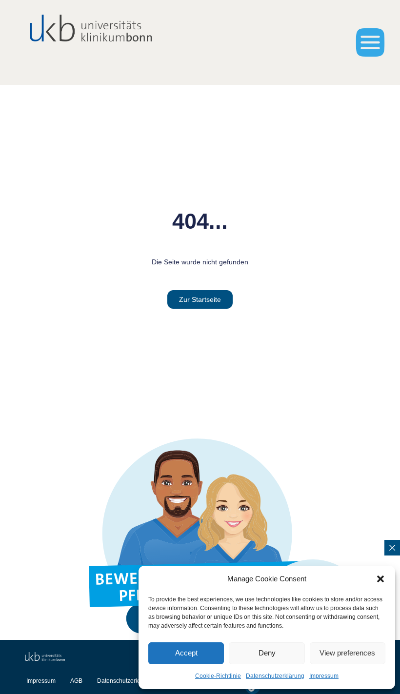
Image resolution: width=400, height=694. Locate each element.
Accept (186, 653)
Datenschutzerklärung (275, 676)
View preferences (347, 653)
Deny (267, 653)
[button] (380, 579)
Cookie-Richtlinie (218, 676)
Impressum (324, 676)
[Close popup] (392, 547)
